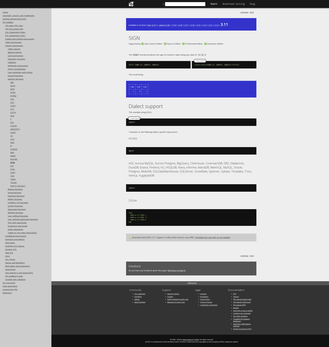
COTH (13, 112)
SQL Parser (10, 259)
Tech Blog (138, 297)
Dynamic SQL (11, 249)
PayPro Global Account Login (177, 299)
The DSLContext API (14, 29)
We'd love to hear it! (176, 270)
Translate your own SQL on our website (212, 237)
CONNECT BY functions (18, 202)
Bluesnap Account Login (176, 302)
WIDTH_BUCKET (17, 186)
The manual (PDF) (239, 305)
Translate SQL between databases (241, 320)
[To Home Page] (131, 6)
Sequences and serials (17, 226)
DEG (12, 115)
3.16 (192, 25)
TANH (13, 179)
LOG (12, 139)
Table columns (14, 49)
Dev (149, 25)
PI (11, 146)
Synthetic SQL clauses (14, 246)
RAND (13, 156)
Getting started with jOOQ (14, 19)
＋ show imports (200, 61)
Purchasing (204, 297)
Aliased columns (15, 52)
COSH (13, 105)
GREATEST (15, 129)
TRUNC (13, 182)
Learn (214, 4)
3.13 (210, 25)
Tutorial (236, 297)
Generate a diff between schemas (242, 325)
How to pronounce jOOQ (242, 329)
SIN (11, 166)
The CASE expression (17, 222)
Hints (7, 256)
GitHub (137, 299)
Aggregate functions (17, 209)
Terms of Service (206, 302)
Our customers (139, 294)
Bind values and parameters (17, 266)
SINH (12, 169)
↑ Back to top (192, 283)
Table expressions (13, 42)
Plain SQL (9, 252)
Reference (7, 293)
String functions (14, 192)
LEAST (13, 132)
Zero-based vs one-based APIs (19, 272)
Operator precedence (15, 239)
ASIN (12, 89)
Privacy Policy (205, 299)
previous (244, 12)
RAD (12, 152)
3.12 (216, 25)
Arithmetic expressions (18, 65)
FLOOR (13, 125)
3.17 (186, 25)
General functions (15, 75)
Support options (173, 294)
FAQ (234, 294)
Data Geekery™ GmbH (191, 340)
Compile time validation (15, 279)
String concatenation (17, 69)
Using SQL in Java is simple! (243, 311)
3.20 (168, 25)
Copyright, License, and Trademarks (18, 15)
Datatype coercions (16, 59)
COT (12, 109)
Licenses (203, 294)
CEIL (12, 99)
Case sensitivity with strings (20, 72)
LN (11, 136)
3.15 (198, 25)
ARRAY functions (15, 199)
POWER (13, 149)
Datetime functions (16, 196)
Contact (170, 297)
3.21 (154, 25)
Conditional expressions (15, 236)
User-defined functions (18, 216)
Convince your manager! (242, 313)
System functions (15, 206)
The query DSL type (14, 25)
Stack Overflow (139, 302)
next (252, 12)
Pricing (233, 4)
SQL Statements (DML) (15, 32)
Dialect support (146, 106)
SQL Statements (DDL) (15, 35)
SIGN (12, 162)
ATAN (12, 92)
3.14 (204, 25)
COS (12, 102)
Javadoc (236, 308)
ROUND (13, 159)
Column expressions (14, 45)
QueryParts (10, 269)
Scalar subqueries (15, 229)
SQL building (8, 22)
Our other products (240, 316)
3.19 (174, 25)
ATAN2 (13, 95)
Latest (161, 25)
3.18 (180, 25)
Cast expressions (15, 55)
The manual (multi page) (242, 302)
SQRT (12, 172)
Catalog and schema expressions (19, 39)
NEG (12, 142)
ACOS (12, 85)
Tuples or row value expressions (22, 232)
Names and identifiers (15, 262)
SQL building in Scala (14, 276)
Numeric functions (16, 79)
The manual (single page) (242, 299)
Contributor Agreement (208, 305)
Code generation (10, 286)
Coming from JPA (10, 289)
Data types (10, 242)
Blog (252, 4)
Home (5, 12)
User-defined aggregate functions (23, 219)
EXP (12, 122)
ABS (12, 82)
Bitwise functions (15, 189)
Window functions (15, 212)
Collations (12, 62)
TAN (12, 176)
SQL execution (9, 282)
